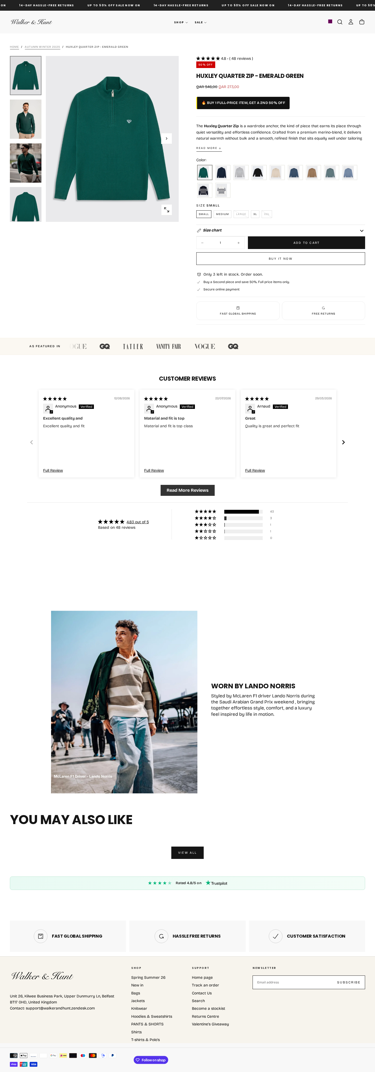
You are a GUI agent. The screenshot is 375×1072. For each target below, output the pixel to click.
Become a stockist (208, 1008)
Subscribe (348, 982)
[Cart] (362, 22)
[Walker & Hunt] (43, 976)
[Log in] (351, 22)
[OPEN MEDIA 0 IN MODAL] (166, 210)
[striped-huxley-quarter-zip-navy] (204, 190)
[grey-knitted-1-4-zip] (241, 173)
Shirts (136, 1032)
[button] (340, 22)
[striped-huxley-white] (222, 190)
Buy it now (281, 259)
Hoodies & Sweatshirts (151, 1016)
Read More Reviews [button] (188, 490)
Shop (179, 22)
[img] (55, 399)
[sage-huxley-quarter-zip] (331, 173)
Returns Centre (205, 1016)
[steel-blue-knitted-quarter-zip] (349, 173)
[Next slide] (343, 442)
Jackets (138, 1001)
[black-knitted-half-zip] (259, 173)
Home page (202, 977)
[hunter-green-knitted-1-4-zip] (204, 173)
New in (137, 985)
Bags (135, 993)
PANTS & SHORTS (147, 1024)
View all (187, 853)
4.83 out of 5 (138, 522)
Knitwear (139, 1008)
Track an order (205, 985)
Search (198, 1001)
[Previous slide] (31, 442)
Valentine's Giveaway (210, 1024)
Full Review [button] (53, 470)
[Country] (329, 22)
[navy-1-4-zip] (222, 173)
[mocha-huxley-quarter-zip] (313, 173)
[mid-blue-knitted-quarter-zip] (295, 173)
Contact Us (202, 993)
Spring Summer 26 (148, 977)
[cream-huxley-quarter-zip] (277, 173)
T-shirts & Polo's (145, 1039)
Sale (199, 22)
